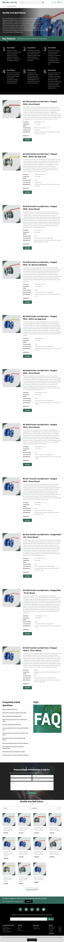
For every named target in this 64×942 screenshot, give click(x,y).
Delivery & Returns (6, 928)
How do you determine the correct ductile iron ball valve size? (15, 728)
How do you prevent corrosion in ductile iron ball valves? (15, 755)
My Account (36, 927)
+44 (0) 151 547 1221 (22, 898)
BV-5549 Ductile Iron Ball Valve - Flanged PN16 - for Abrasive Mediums (23, 879)
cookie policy (59, 937)
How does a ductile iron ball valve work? (11, 724)
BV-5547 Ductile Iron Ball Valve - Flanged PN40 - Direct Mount (54, 853)
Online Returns (36, 928)
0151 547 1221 (51, 773)
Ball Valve (9, 2)
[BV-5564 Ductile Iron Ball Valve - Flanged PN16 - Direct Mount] (39, 843)
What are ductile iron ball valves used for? (12, 716)
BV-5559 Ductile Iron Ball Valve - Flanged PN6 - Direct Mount (24, 829)
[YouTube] (44, 909)
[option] (11, 109)
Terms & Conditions (6, 932)
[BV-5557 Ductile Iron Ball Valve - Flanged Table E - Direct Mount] (39, 869)
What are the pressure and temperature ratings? (13, 751)
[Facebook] (20, 909)
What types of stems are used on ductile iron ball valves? (13, 739)
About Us (20, 927)
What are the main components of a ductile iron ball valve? (14, 720)
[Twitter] (26, 909)
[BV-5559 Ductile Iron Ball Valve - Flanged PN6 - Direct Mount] (24, 819)
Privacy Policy (5, 930)
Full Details (51, 933)
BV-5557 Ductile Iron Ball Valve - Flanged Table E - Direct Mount (39, 878)
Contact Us (28, 901)
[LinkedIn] (32, 909)
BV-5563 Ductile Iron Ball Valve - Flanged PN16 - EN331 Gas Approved (8, 853)
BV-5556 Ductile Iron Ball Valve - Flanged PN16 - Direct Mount (8, 829)
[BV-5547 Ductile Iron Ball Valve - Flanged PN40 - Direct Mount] (55, 843)
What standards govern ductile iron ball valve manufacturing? (13, 747)
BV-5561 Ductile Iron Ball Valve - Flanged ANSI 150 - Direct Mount (55, 829)
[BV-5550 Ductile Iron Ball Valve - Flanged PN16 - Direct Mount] (39, 819)
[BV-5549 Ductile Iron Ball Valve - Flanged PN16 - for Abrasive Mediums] (24, 869)
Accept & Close (32, 940)
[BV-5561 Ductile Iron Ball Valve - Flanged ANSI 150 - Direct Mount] (55, 819)
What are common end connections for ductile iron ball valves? (15, 734)
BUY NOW (27, 139)
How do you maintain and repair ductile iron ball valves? (15, 743)
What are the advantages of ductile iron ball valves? (14, 713)
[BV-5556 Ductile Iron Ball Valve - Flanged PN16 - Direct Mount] (9, 819)
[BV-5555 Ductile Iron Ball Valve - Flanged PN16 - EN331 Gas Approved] (9, 869)
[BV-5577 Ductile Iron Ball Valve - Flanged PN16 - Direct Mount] (24, 843)
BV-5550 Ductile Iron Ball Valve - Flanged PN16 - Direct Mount (38, 829)
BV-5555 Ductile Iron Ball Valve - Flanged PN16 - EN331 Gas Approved (8, 879)
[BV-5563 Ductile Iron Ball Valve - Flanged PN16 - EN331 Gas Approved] (9, 843)
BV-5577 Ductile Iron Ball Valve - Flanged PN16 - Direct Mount (23, 853)
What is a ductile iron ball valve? (9, 709)
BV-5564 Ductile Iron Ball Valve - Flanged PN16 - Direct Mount (38, 853)
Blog (19, 928)
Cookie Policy (5, 927)
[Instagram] (38, 909)
